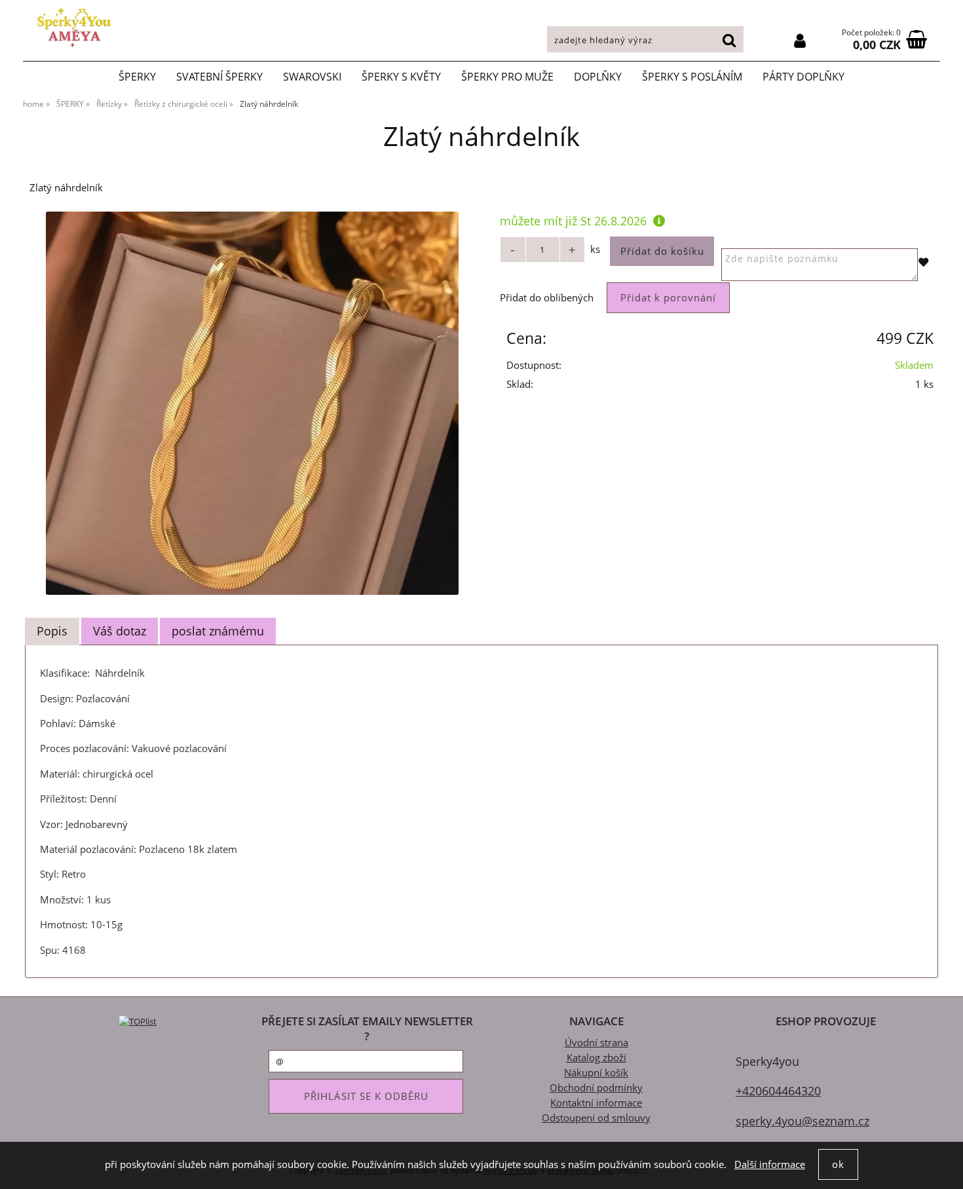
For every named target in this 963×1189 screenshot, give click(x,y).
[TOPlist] (138, 1021)
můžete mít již (573, 220)
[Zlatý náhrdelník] (252, 403)
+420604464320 (778, 1090)
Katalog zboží (596, 1058)
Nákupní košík (596, 1073)
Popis (52, 631)
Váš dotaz (119, 631)
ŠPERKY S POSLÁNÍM (692, 76)
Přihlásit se (800, 41)
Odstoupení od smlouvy (596, 1118)
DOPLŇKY (598, 76)
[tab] (52, 631)
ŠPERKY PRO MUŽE (507, 76)
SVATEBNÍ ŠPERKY (219, 76)
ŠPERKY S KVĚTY (401, 76)
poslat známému (218, 631)
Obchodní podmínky (596, 1088)
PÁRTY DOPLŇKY (803, 76)
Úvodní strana (596, 1042)
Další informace (769, 1164)
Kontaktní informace (596, 1103)
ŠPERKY (137, 76)
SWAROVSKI (312, 76)
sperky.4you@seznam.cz (802, 1120)
